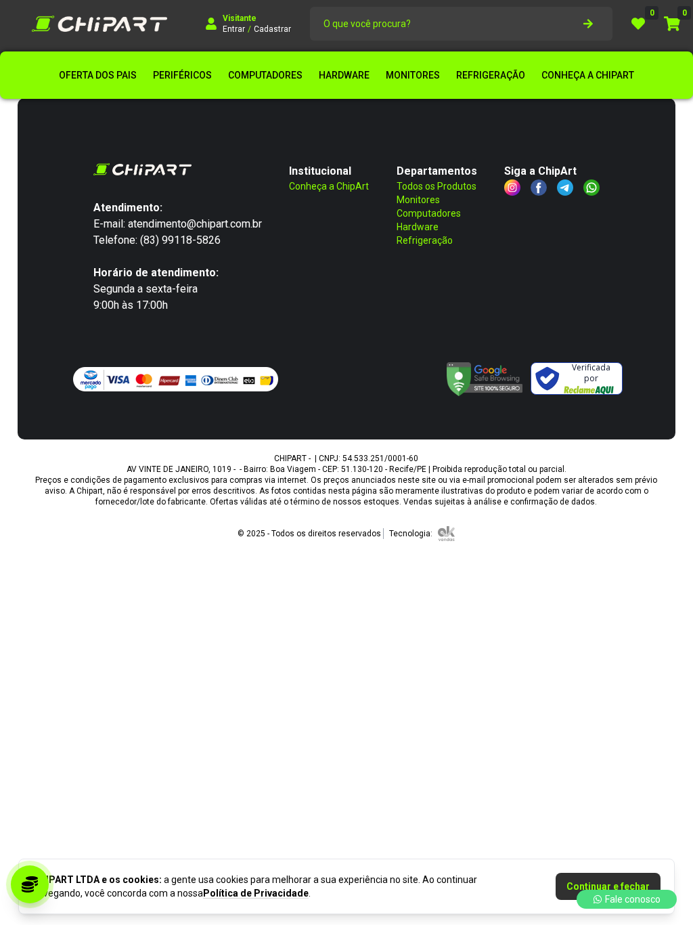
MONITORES (413, 75)
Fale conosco (633, 899)
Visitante (239, 18)
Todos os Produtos (436, 186)
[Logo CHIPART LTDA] (99, 24)
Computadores (429, 213)
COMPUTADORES (265, 75)
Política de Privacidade (256, 893)
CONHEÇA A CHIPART (587, 75)
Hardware (418, 226)
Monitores (418, 199)
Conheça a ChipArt (329, 186)
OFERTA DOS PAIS (98, 75)
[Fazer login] (211, 24)
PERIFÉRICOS (182, 75)
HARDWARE (344, 75)
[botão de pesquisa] (588, 24)
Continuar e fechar (608, 886)
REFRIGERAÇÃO (490, 75)
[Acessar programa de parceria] (30, 884)
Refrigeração (425, 240)
